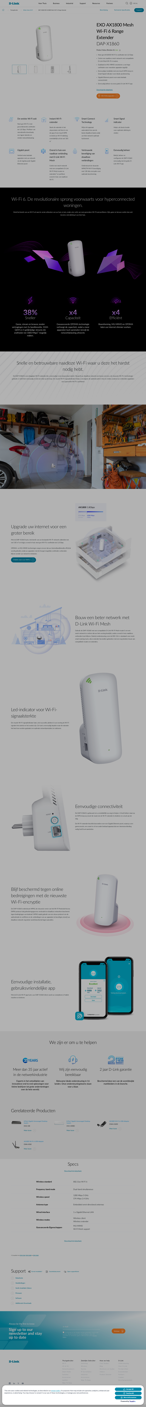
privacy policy (55, 1391)
